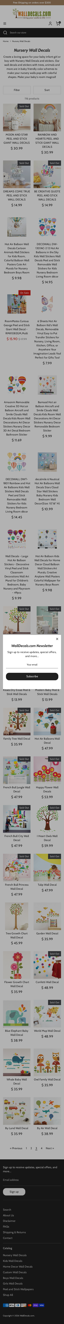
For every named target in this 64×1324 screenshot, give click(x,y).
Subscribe (32, 676)
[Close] (57, 638)
